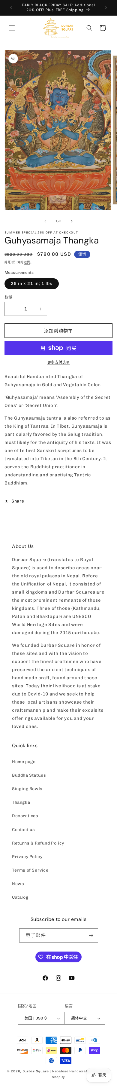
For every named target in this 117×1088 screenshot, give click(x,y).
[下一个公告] (105, 7)
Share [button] (17, 501)
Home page (23, 761)
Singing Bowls (27, 788)
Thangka (21, 802)
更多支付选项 (58, 362)
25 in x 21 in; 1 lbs (31, 283)
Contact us (23, 829)
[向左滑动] (45, 221)
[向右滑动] (71, 221)
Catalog (20, 897)
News (18, 883)
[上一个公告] (11, 7)
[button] (12, 28)
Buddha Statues (29, 775)
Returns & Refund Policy (38, 843)
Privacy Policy (27, 856)
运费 (27, 262)
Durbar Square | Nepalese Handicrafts (56, 1071)
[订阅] (91, 935)
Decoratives (25, 815)
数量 (8, 297)
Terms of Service (30, 870)
